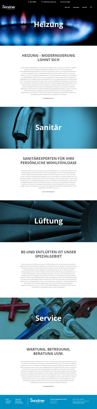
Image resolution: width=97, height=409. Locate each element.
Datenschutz (18, 401)
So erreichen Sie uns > (48, 98)
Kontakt (8, 403)
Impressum (18, 399)
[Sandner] (9, 7)
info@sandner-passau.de (49, 2)
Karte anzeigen (66, 2)
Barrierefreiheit (19, 403)
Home (7, 399)
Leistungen (8, 401)
